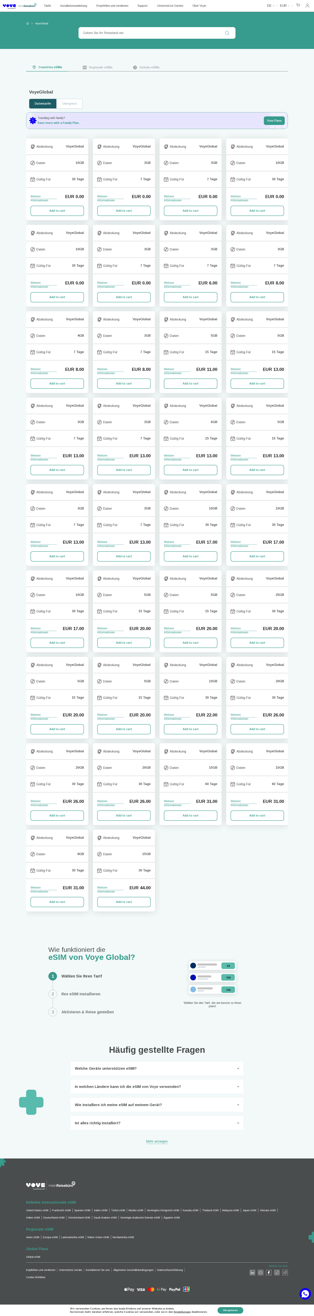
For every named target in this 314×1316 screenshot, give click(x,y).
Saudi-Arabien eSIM (105, 1217)
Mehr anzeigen (157, 1141)
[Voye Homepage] (20, 5)
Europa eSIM (50, 1237)
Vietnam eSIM (268, 1210)
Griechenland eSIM (79, 1217)
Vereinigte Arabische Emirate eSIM (140, 1217)
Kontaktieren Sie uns (98, 1270)
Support (142, 5)
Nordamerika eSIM (123, 1237)
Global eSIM (33, 1256)
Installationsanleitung (73, 5)
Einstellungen (182, 1312)
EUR (283, 5)
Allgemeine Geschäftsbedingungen (133, 1270)
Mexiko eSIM (136, 1210)
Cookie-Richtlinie (35, 1277)
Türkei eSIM (118, 1210)
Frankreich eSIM (61, 1210)
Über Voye (199, 5)
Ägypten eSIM (172, 1217)
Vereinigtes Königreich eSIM (163, 1210)
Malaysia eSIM (230, 1210)
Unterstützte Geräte (170, 5)
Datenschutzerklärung (170, 1270)
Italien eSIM (100, 1210)
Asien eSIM (32, 1237)
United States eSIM (37, 1210)
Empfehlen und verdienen (112, 5)
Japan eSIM (249, 1210)
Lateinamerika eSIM (72, 1237)
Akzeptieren (230, 1310)
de (269, 5)
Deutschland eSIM (54, 1217)
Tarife (47, 5)
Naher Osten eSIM (98, 1237)
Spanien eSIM (82, 1210)
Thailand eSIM (210, 1210)
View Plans (274, 120)
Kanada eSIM (190, 1210)
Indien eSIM (33, 1217)
